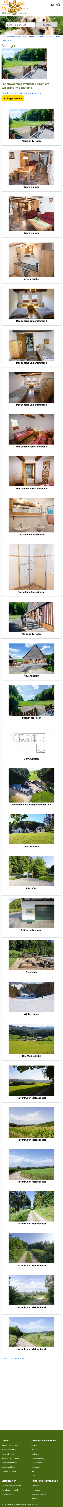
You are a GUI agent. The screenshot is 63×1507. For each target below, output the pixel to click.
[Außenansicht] (31, 658)
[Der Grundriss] (31, 742)
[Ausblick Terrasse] (31, 124)
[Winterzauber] (31, 997)
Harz (33, 1471)
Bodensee (35, 1454)
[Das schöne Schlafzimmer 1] (31, 304)
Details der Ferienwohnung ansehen (21, 93)
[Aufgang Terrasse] (31, 617)
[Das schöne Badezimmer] (31, 515)
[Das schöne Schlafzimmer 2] (31, 429)
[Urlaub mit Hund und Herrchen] (14, 14)
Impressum (35, 1490)
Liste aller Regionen (39, 1494)
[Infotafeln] (31, 871)
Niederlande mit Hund (10, 1458)
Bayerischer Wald (38, 1458)
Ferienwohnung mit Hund (11, 1486)
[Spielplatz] (31, 955)
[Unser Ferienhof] (31, 829)
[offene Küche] (31, 260)
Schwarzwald (36, 1463)
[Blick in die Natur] (31, 700)
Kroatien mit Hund (9, 1471)
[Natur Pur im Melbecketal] (31, 1081)
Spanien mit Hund (8, 1467)
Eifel (33, 1476)
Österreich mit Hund (9, 1450)
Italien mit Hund (8, 1454)
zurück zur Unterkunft (13, 1358)
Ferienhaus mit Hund (10, 1490)
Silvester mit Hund (9, 1494)
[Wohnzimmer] (31, 167)
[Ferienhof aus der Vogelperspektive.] (31, 785)
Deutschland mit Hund (10, 1445)
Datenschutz (36, 1499)
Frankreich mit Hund (9, 1463)
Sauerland (35, 1467)
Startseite (35, 1486)
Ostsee (34, 1445)
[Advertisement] (31, 1392)
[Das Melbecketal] (31, 1039)
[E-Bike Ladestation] (31, 913)
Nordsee (34, 1450)
